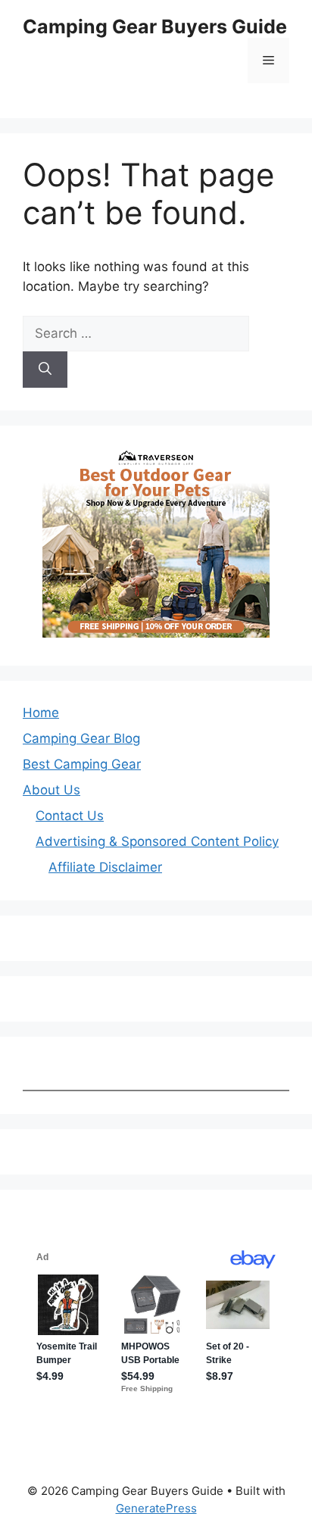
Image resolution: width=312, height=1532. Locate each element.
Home (41, 712)
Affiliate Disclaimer (105, 867)
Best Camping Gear (82, 764)
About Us (51, 789)
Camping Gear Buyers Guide (155, 26)
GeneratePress (156, 1508)
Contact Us (70, 815)
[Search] (45, 369)
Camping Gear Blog (81, 738)
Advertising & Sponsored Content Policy (157, 841)
